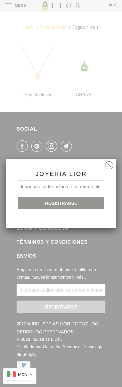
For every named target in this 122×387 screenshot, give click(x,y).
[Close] (109, 164)
